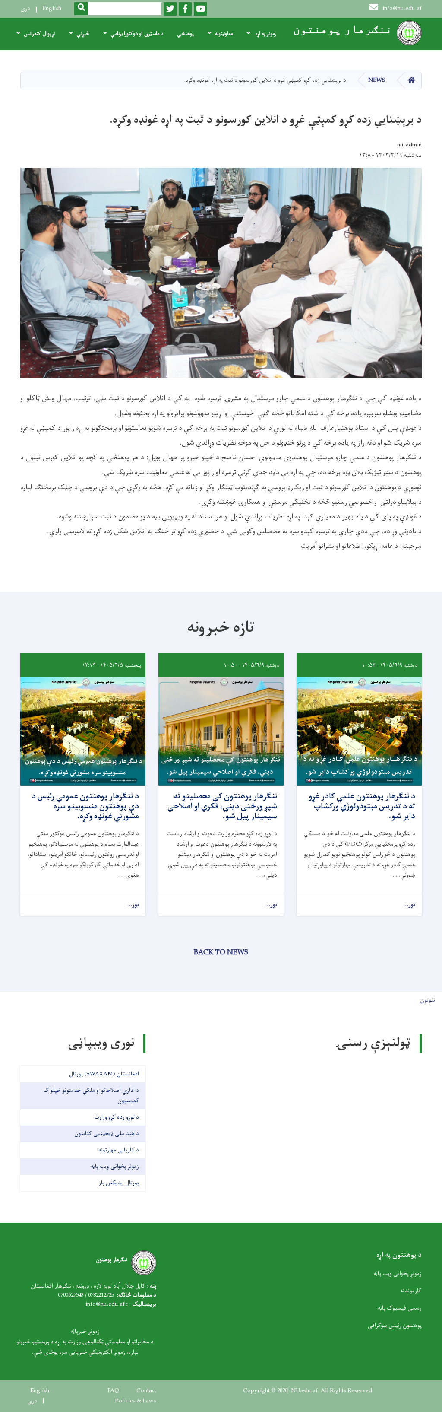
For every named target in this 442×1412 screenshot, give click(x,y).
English (51, 8)
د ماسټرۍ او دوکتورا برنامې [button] (136, 33)
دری (25, 8)
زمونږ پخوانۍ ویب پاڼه (397, 1273)
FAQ (113, 1391)
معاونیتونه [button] (224, 33)
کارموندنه (411, 1290)
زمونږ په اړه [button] (265, 33)
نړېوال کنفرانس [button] (39, 33)
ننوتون (427, 1000)
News (376, 80)
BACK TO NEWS (221, 953)
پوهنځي (185, 33)
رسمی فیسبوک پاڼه (400, 1308)
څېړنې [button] (82, 33)
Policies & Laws (135, 1401)
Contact (146, 1391)
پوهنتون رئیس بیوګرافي (395, 1325)
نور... (409, 905)
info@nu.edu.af (402, 8)
